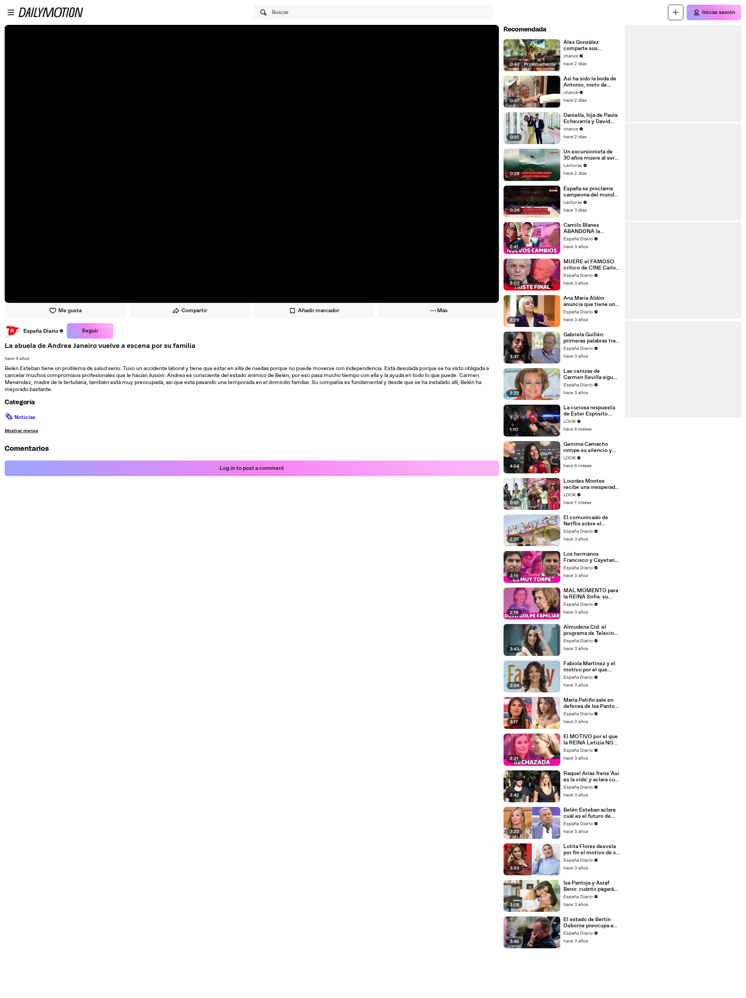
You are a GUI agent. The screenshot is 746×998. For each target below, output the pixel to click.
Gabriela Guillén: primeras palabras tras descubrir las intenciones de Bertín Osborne (590, 338)
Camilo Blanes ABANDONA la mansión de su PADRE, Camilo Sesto (591, 228)
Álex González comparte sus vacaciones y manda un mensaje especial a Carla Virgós (590, 45)
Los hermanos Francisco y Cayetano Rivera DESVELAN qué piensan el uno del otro (591, 557)
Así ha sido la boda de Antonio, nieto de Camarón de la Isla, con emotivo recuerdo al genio (591, 82)
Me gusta (70, 310)
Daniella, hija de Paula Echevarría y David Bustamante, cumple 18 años (590, 118)
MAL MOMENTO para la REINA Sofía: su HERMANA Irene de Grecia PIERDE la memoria (590, 594)
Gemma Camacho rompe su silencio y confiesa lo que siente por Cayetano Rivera (590, 447)
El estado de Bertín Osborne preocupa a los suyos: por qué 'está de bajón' (588, 922)
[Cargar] (675, 12)
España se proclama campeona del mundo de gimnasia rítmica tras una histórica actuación (590, 192)
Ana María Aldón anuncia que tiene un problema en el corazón (589, 301)
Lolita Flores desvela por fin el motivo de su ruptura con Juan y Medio (591, 849)
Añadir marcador (318, 310)
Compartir (194, 310)
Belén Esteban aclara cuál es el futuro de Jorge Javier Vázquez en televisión (589, 813)
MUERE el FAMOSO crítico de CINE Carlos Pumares (591, 265)
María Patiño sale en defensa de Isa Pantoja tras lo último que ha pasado (591, 703)
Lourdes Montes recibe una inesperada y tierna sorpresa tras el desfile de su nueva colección (590, 484)
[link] (34, 331)
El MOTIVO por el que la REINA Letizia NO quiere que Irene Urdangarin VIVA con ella (590, 740)
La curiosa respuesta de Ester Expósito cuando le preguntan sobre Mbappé (589, 411)
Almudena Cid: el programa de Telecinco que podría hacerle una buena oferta (591, 630)
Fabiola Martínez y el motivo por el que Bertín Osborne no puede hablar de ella (589, 667)
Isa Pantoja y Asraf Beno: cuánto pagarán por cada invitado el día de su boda (590, 886)
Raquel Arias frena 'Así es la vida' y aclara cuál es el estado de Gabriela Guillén (591, 776)
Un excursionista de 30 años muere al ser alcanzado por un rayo (590, 155)
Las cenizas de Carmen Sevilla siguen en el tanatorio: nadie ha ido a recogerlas (591, 374)
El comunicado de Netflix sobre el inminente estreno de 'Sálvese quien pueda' (590, 521)
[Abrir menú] (11, 12)
